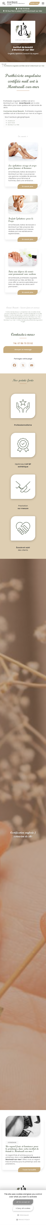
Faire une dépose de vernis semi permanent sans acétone (22, 272)
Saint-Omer (11, 123)
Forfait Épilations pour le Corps (20, 219)
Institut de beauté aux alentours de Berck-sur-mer (25, 315)
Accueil (4, 64)
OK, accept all (23, 1202)
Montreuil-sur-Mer (13, 125)
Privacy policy (24, 1220)
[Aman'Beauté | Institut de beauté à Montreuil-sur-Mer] (4, 3)
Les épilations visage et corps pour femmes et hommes (22, 166)
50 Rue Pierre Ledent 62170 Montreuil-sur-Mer (23, 11)
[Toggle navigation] (43, 3)
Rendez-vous (34, 3)
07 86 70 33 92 (25, 343)
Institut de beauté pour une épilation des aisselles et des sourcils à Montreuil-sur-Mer (22, 312)
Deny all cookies (23, 1208)
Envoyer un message (23, 349)
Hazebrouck (11, 121)
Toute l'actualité (29, 1170)
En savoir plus (27, 186)
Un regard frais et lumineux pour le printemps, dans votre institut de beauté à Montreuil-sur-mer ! (22, 1149)
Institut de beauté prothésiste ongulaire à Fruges (29, 321)
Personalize (24, 1215)
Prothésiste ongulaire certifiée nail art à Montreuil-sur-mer (22, 317)
